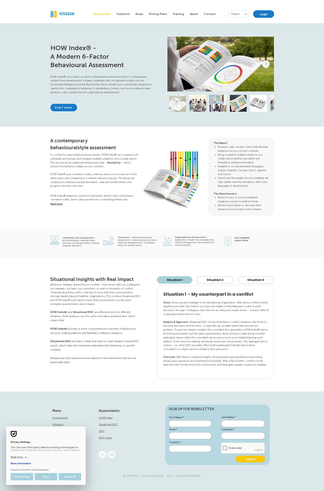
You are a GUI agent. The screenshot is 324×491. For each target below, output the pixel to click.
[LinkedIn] (102, 454)
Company (227, 429)
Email (172, 429)
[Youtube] (111, 454)
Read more (56, 204)
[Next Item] (266, 64)
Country (174, 442)
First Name (175, 417)
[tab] (174, 280)
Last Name (227, 417)
